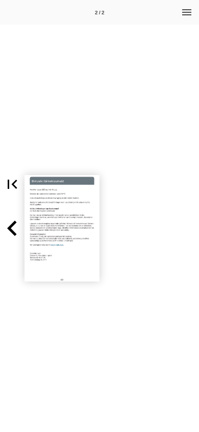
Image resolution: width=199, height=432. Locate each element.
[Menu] (187, 12)
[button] (12, 184)
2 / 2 (100, 12)
